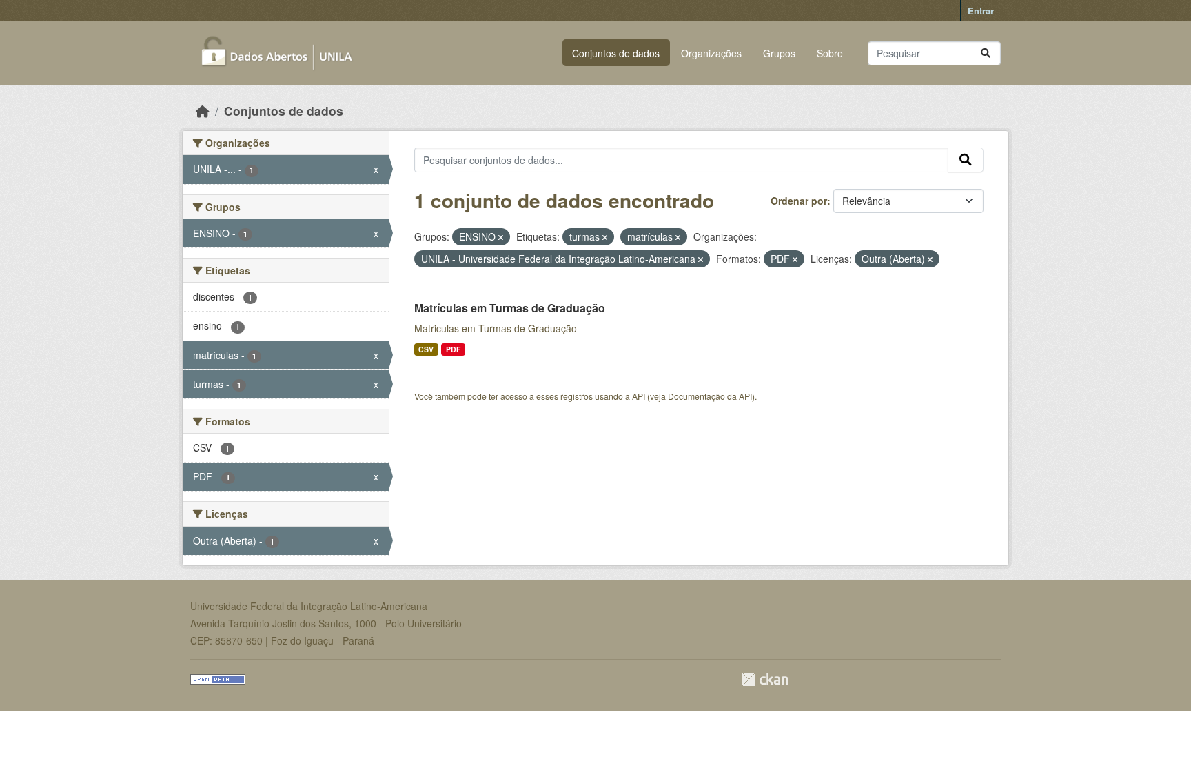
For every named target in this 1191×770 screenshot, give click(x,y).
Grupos (779, 53)
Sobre (830, 53)
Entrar (981, 10)
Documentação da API (710, 396)
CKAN (765, 679)
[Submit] (985, 53)
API (638, 396)
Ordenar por (799, 200)
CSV (426, 349)
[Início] (203, 110)
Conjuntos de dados (616, 53)
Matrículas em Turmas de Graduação (509, 308)
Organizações (711, 53)
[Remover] (500, 237)
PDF (453, 349)
